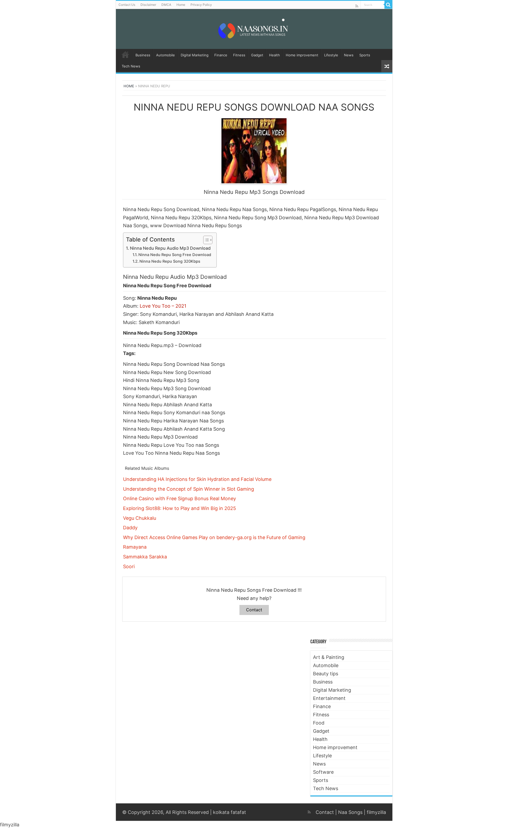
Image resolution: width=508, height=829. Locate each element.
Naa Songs (350, 812)
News (348, 55)
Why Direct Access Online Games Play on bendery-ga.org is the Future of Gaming (214, 537)
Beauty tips (325, 673)
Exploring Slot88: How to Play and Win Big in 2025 (179, 508)
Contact (254, 609)
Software (323, 772)
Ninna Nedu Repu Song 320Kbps (169, 261)
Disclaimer (148, 5)
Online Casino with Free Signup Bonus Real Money (179, 498)
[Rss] (357, 6)
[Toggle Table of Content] (205, 239)
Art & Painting (328, 657)
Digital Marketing (194, 55)
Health (274, 55)
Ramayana (135, 547)
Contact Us (127, 5)
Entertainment (329, 698)
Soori (129, 566)
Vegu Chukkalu (139, 518)
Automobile (165, 55)
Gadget (257, 55)
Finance (220, 55)
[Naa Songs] (254, 28)
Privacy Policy (201, 5)
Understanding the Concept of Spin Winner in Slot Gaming (188, 489)
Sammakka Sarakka (145, 556)
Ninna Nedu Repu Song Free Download (174, 254)
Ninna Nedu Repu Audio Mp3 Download (170, 248)
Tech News (131, 66)
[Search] (388, 5)
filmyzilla (376, 812)
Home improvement (302, 55)
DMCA (166, 5)
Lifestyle (331, 55)
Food (318, 723)
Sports (364, 55)
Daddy (130, 527)
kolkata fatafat (229, 812)
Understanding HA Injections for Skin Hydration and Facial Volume (197, 479)
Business (142, 55)
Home (180, 5)
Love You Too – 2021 (163, 306)
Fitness (239, 55)
